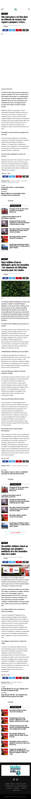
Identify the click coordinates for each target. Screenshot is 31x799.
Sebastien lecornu (22, 465)
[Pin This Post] (19, 30)
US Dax (10, 683)
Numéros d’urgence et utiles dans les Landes (15, 784)
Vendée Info (23, 788)
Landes (18, 181)
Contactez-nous (16, 790)
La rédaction (9, 788)
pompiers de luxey (14, 182)
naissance (24, 181)
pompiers (4, 182)
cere (13, 181)
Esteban (6, 26)
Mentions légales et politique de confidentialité (16, 786)
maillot (20, 682)
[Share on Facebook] (5, 30)
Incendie (14, 682)
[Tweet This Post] (12, 30)
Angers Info (16, 788)
